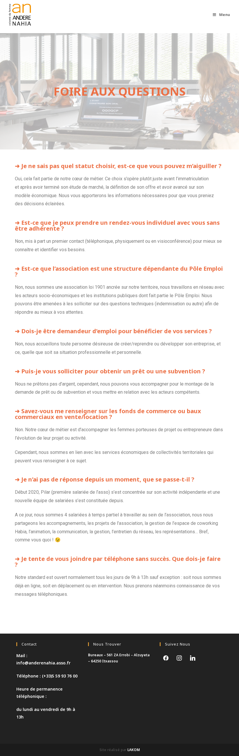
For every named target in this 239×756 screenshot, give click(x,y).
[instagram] (179, 657)
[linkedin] (193, 657)
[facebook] (166, 657)
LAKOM (133, 749)
